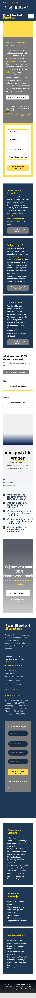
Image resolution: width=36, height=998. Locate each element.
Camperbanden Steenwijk (17, 868)
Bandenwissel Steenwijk (17, 943)
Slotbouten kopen (14, 918)
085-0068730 (23, 116)
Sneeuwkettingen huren (16, 876)
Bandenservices (9, 486)
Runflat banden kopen (16, 873)
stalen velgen (16, 257)
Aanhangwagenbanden (16, 871)
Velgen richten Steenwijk (17, 921)
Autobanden (8, 482)
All (4, 479)
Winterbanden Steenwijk (17, 849)
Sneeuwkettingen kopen (17, 879)
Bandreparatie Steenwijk (17, 957)
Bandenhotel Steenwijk (16, 962)
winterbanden (11, 61)
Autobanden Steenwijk (14, 831)
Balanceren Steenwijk (16, 960)
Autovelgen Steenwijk (13, 895)
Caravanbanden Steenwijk (17, 865)
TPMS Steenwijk (13, 915)
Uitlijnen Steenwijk (14, 940)
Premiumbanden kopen (16, 851)
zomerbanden (12, 216)
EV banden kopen (14, 857)
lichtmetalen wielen (15, 259)
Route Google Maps (12, 689)
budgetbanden (12, 72)
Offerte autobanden (15, 838)
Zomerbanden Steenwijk (17, 841)
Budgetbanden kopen (16, 854)
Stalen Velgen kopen (15, 907)
